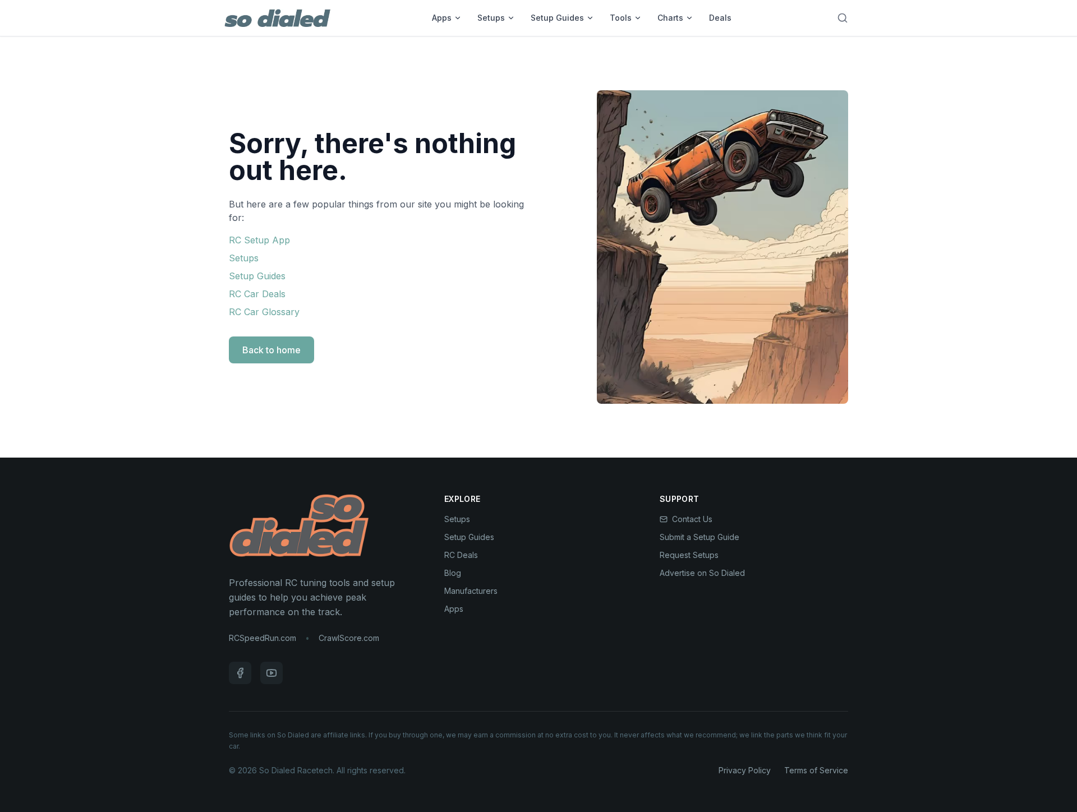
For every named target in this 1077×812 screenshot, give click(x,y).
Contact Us (692, 519)
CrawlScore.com (349, 638)
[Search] (842, 18)
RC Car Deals (257, 293)
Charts (670, 17)
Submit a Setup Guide (699, 537)
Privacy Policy (745, 770)
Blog (452, 573)
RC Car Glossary (264, 311)
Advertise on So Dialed (702, 573)
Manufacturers (471, 591)
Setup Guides (557, 17)
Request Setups (689, 555)
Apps (442, 17)
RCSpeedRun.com (262, 638)
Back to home (271, 350)
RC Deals (461, 555)
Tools (621, 17)
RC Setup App (259, 240)
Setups (491, 17)
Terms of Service (816, 770)
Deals (720, 17)
